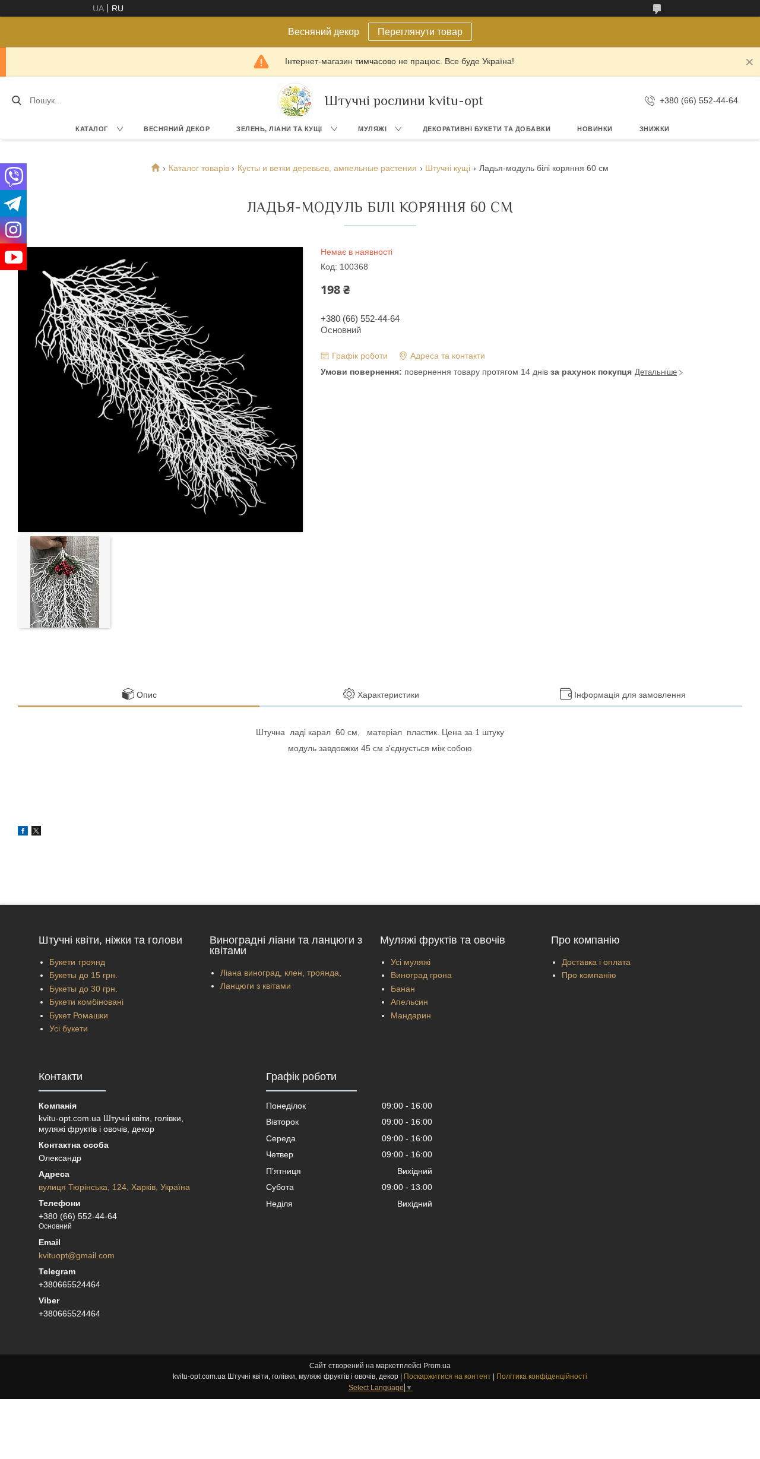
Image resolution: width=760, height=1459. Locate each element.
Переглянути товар (420, 32)
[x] (36, 832)
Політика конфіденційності (541, 1376)
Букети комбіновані (86, 1002)
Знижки (654, 128)
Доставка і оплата (596, 962)
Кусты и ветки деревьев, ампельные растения (327, 168)
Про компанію (589, 975)
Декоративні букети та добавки (487, 128)
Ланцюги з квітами (255, 985)
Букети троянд (77, 962)
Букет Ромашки (78, 1015)
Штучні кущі (447, 168)
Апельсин (409, 1002)
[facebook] (23, 832)
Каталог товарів (199, 168)
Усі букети (68, 1028)
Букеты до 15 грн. (83, 975)
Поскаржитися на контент (447, 1376)
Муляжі (372, 128)
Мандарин (411, 1015)
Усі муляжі (410, 962)
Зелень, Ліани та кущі (279, 128)
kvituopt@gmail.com (77, 1255)
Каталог (91, 128)
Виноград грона (421, 975)
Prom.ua (437, 1366)
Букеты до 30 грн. (83, 988)
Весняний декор (177, 128)
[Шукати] (16, 100)
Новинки (595, 128)
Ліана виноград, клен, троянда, (280, 972)
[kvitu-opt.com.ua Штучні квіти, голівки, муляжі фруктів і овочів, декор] (295, 100)
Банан (403, 988)
